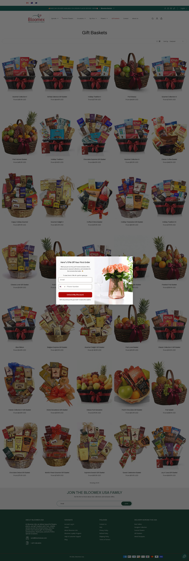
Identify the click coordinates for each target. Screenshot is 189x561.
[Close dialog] (130, 259)
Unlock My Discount (75, 295)
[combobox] (62, 286)
